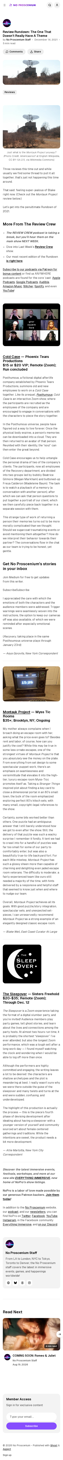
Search (50, 5)
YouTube (8, 290)
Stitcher (28, 286)
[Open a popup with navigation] (4, 5)
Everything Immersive (17, 1224)
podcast (13, 1211)
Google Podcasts (27, 282)
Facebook (38, 1216)
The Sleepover (15, 994)
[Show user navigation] (57, 5)
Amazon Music (12, 286)
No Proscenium (35, 1207)
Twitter (26, 1216)
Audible (44, 282)
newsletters (38, 1211)
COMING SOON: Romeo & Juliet (34, 1355)
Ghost (53, 1445)
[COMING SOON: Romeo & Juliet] (31, 1334)
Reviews (10, 92)
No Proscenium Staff (18, 39)
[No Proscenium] (22, 5)
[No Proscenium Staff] (7, 23)
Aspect (7, 1449)
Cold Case (11, 357)
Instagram (9, 1220)
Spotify (39, 286)
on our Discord (47, 1224)
